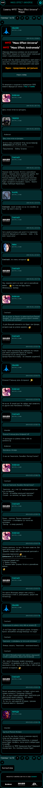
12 (39, 399)
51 (34, 18)
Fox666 (32, 87)
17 (39, 588)
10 (39, 346)
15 (39, 514)
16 (39, 543)
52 (39, 18)
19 (39, 687)
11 (39, 375)
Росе (25, 87)
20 (39, 722)
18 (39, 615)
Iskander (34, 776)
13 (39, 424)
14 (39, 475)
